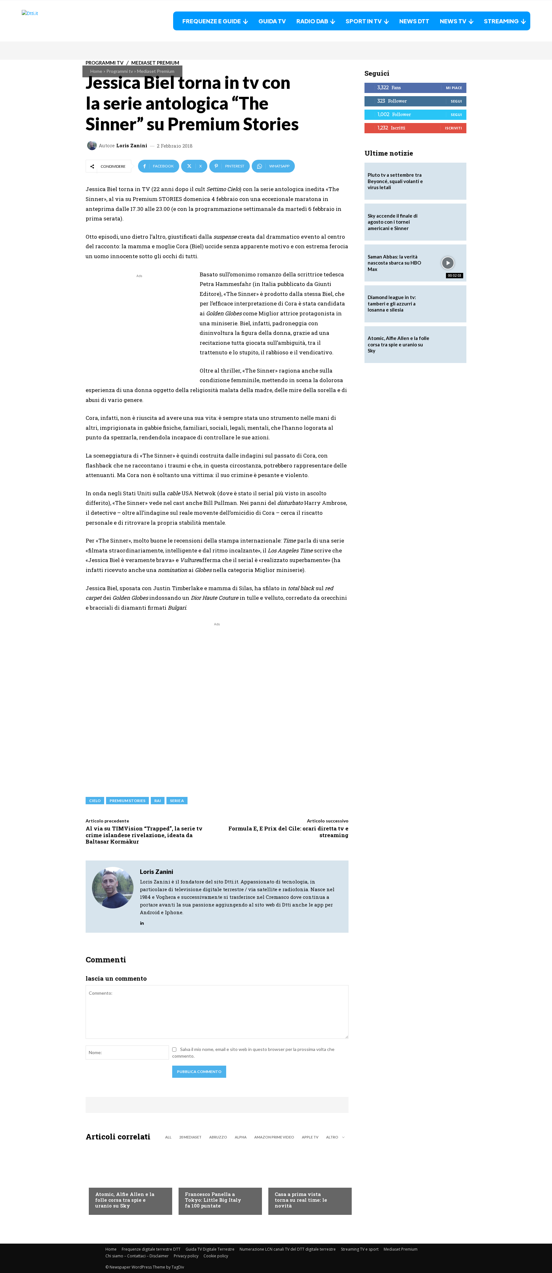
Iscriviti (453, 128)
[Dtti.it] (62, 21)
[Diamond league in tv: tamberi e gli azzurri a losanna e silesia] (448, 304)
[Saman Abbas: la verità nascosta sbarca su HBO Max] (448, 263)
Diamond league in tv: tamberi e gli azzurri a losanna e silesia (392, 303)
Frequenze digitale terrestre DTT (151, 1249)
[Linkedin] (142, 922)
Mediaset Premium (155, 71)
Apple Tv (310, 1137)
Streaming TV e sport (360, 1249)
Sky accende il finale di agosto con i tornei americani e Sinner (393, 222)
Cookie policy (215, 1256)
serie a (177, 800)
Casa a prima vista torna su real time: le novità (301, 1200)
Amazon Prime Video (274, 1137)
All (168, 1137)
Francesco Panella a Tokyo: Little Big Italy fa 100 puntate (213, 1200)
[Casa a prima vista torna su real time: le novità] (307, 1180)
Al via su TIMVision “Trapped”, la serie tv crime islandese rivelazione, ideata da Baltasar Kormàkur (144, 835)
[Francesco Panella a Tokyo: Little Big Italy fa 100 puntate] (217, 1180)
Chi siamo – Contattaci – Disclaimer (137, 1256)
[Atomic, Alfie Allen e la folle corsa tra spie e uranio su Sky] (127, 1180)
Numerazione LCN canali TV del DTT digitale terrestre (288, 1249)
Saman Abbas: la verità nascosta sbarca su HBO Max (394, 263)
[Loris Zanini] (93, 145)
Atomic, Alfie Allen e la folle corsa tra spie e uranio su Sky (124, 1200)
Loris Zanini (131, 145)
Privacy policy (186, 1256)
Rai (157, 800)
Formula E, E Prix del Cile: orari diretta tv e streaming (288, 831)
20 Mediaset (190, 1137)
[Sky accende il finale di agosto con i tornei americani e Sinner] (448, 222)
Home (96, 71)
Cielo (95, 800)
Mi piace (454, 87)
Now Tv (103, 1181)
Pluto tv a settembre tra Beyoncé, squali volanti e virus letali (395, 181)
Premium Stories (127, 800)
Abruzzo (218, 1137)
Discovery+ (197, 1181)
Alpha (241, 1137)
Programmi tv (119, 71)
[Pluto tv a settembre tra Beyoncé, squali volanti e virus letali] (448, 181)
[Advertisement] (139, 324)
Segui (456, 101)
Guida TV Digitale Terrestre (210, 1249)
